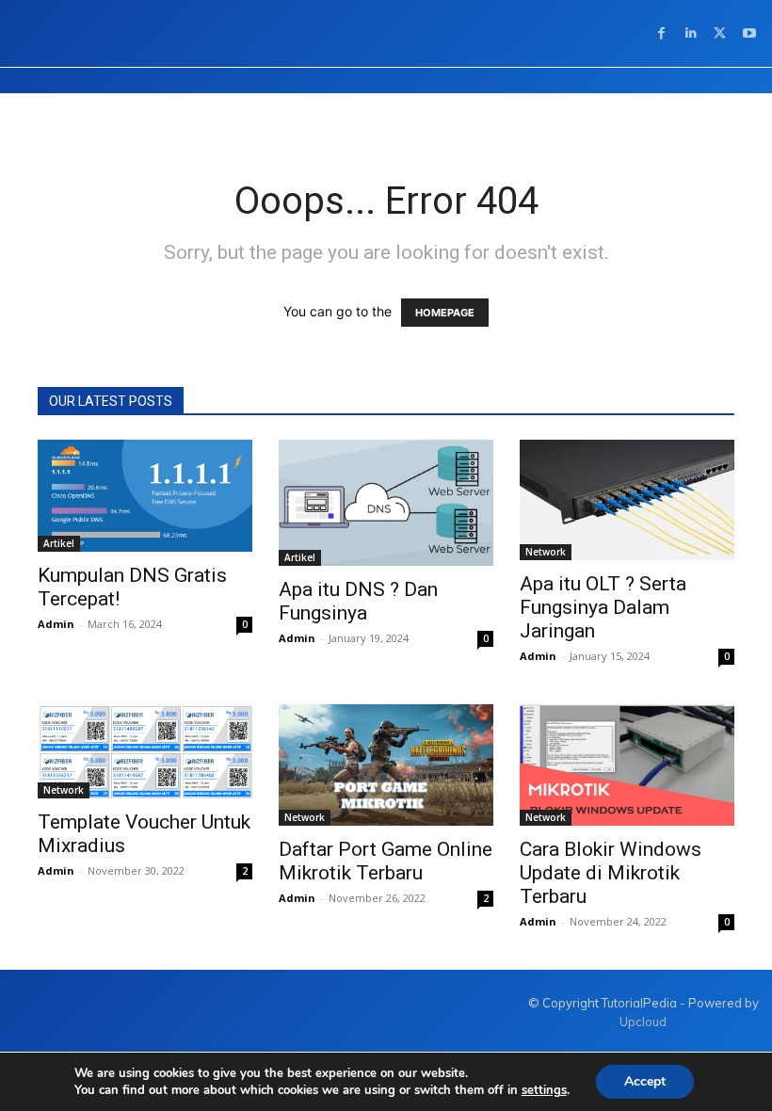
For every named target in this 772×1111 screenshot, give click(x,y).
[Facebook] (661, 33)
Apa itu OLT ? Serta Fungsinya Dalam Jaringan (603, 607)
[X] (720, 33)
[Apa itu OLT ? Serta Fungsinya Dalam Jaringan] (627, 500)
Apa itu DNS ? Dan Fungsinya (358, 601)
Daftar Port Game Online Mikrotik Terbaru (385, 861)
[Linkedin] (690, 33)
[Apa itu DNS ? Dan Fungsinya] (386, 503)
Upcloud (643, 1021)
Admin (56, 624)
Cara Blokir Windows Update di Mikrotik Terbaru (610, 873)
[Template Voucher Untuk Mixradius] (145, 750)
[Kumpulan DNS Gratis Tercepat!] (145, 496)
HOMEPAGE (444, 312)
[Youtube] (749, 33)
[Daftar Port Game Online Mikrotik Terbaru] (386, 764)
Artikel (58, 543)
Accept (645, 1081)
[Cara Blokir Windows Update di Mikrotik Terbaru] (627, 764)
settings (544, 1090)
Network (545, 551)
